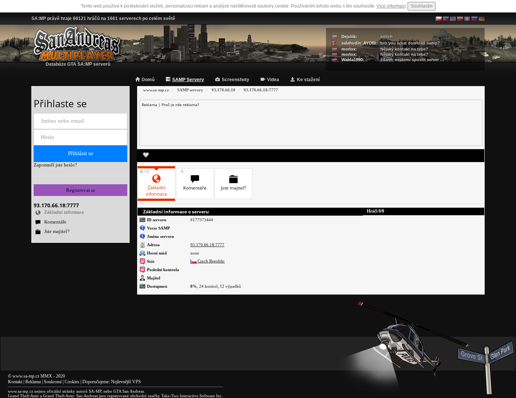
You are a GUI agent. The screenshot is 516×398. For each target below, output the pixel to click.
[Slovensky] (446, 18)
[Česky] (439, 18)
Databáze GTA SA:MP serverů (78, 64)
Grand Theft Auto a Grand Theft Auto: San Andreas (53, 395)
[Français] (467, 18)
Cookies (72, 381)
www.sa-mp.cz (25, 376)
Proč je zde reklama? (180, 104)
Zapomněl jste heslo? (55, 165)
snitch (386, 36)
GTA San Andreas (128, 391)
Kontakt (15, 381)
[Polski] (460, 18)
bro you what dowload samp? (410, 43)
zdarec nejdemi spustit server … (412, 59)
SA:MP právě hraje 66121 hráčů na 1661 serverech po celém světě (103, 18)
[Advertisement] (310, 124)
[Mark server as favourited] (145, 155)
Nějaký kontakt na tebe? (404, 49)
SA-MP (95, 391)
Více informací (391, 6)
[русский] (474, 18)
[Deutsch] (482, 18)
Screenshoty (235, 79)
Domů (148, 79)
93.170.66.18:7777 (207, 244)
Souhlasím (422, 6)
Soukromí (53, 381)
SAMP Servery (188, 79)
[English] (453, 18)
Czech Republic (210, 261)
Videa (273, 79)
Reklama (33, 381)
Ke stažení (308, 79)
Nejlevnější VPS (126, 381)
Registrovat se (80, 190)
